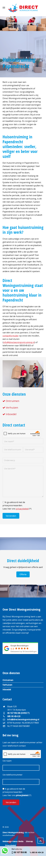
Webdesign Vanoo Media (13, 841)
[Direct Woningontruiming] (23, 7)
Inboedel (11, 414)
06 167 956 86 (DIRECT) (18, 713)
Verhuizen (12, 407)
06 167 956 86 (20, 852)
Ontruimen (12, 401)
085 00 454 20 (13, 716)
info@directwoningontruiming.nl (18, 342)
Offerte (23, 574)
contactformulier (11, 335)
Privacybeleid (10, 845)
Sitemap (29, 841)
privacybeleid (22, 508)
